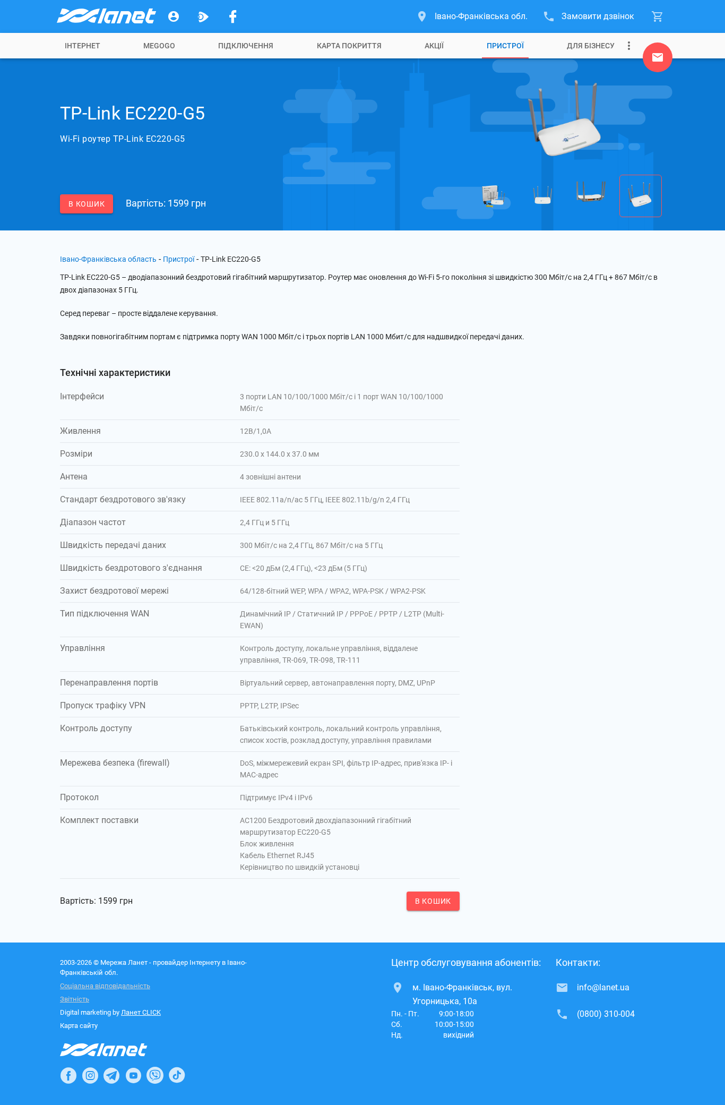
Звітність (74, 999)
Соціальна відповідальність (105, 986)
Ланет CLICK (141, 1012)
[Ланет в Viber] (154, 1075)
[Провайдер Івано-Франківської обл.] (106, 16)
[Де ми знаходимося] (657, 60)
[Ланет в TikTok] (176, 1075)
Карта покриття (349, 45)
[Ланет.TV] (203, 16)
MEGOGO (159, 45)
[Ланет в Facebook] (68, 1075)
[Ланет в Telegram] (111, 1075)
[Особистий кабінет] (173, 16)
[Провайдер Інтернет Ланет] (116, 1049)
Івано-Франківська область (108, 259)
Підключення (245, 45)
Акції (434, 45)
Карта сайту (79, 1026)
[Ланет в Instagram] (90, 1075)
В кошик (86, 204)
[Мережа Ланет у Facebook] (233, 16)
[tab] (82, 45)
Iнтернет (82, 45)
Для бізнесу (591, 45)
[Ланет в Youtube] (133, 1075)
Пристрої (505, 45)
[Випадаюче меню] (628, 45)
